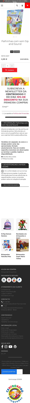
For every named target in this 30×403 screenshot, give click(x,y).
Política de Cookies (7, 332)
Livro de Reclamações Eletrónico (12, 338)
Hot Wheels (10, 363)
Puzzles (13, 367)
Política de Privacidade (9, 330)
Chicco (17, 363)
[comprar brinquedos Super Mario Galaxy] (22, 246)
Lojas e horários (6, 293)
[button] (13, 37)
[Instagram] (6, 347)
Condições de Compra (8, 334)
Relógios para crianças (20, 365)
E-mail (5, 306)
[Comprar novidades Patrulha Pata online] (7, 246)
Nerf (18, 367)
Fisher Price (24, 363)
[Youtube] (11, 347)
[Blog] (16, 347)
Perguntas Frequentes (8, 272)
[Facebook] (2, 347)
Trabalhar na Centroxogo (9, 322)
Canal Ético (5, 320)
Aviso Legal (5, 328)
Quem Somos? (6, 318)
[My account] (22, 5)
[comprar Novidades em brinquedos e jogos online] (22, 225)
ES (2, 353)
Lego (3, 363)
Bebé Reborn (7, 365)
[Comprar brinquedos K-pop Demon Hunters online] (7, 225)
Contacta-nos (5, 289)
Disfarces (25, 361)
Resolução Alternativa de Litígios (12, 336)
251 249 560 (6, 302)
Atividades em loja (7, 295)
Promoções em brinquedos (11, 361)
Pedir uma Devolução (8, 291)
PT (5, 353)
